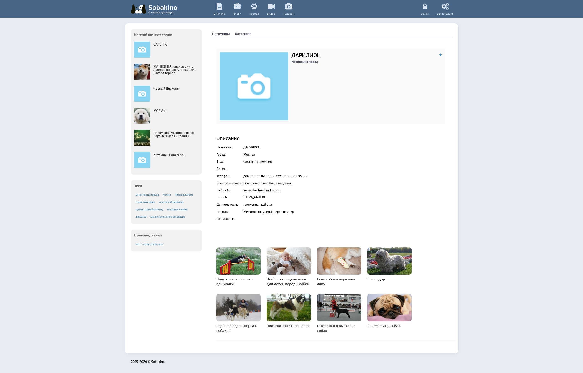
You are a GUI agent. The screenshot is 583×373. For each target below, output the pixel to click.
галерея (288, 13)
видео (271, 13)
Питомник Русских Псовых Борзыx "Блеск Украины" (173, 134)
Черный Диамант (166, 88)
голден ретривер (145, 201)
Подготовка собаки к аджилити (234, 281)
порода (254, 13)
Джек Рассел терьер (147, 194)
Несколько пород (305, 61)
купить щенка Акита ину (149, 209)
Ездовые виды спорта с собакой (236, 327)
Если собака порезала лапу (336, 281)
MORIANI (159, 110)
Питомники (221, 34)
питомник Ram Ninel (168, 155)
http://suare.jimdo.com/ (150, 244)
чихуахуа (141, 216)
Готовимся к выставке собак (336, 327)
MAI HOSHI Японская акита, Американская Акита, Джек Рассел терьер (174, 69)
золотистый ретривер (171, 201)
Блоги (237, 13)
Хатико (167, 194)
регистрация (445, 13)
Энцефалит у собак (383, 325)
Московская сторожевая (288, 325)
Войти (425, 13)
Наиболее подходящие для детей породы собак (288, 281)
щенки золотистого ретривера (167, 216)
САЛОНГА (160, 44)
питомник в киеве (177, 209)
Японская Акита (184, 194)
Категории (243, 34)
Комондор (376, 279)
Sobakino (162, 8)
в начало (219, 13)
